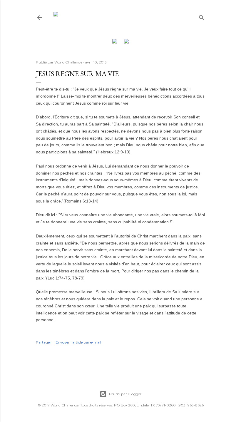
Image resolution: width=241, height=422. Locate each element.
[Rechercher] (201, 16)
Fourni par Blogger (125, 394)
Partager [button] (43, 342)
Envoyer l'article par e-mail (78, 342)
